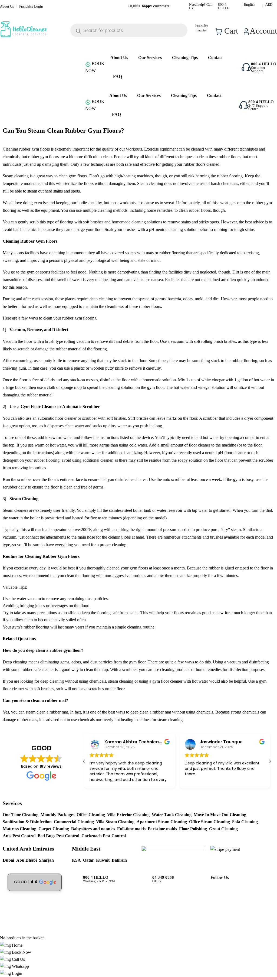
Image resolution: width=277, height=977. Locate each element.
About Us (7, 6)
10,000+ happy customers (148, 6)
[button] (270, 761)
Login (16, 973)
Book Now (21, 952)
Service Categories (35, 67)
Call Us (18, 959)
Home (16, 945)
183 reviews (50, 766)
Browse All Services (35, 105)
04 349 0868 (163, 877)
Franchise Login (31, 6)
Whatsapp (20, 966)
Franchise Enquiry (201, 28)
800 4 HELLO (223, 6)
